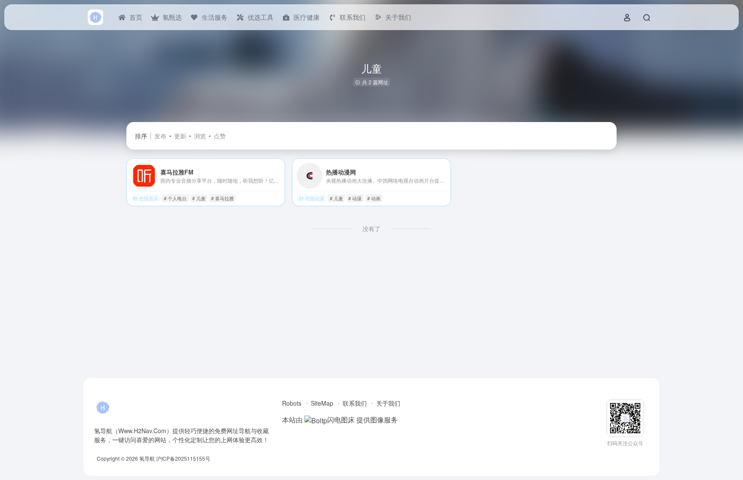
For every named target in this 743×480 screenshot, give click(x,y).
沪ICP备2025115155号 (183, 458)
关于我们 (388, 403)
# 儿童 (199, 198)
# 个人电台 (175, 198)
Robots (291, 403)
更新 (180, 135)
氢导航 (147, 458)
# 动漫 (355, 198)
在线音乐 (148, 198)
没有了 (371, 228)
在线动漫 (314, 198)
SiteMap (322, 403)
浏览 (200, 135)
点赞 (220, 135)
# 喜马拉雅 (222, 198)
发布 (160, 135)
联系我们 (355, 403)
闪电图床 (341, 420)
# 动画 (374, 198)
